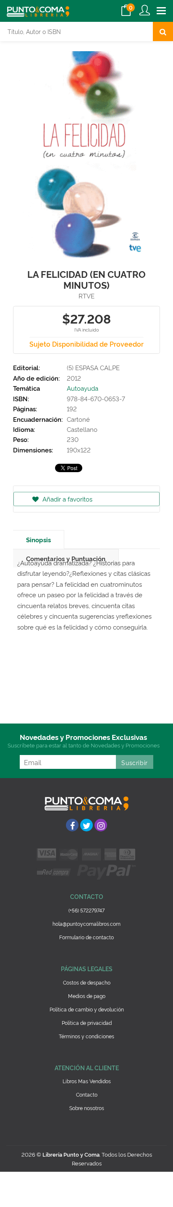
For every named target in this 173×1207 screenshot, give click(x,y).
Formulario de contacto (86, 937)
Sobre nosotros (86, 1107)
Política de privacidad (87, 1022)
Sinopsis (38, 539)
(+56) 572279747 (86, 910)
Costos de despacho (86, 982)
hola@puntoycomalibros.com (86, 923)
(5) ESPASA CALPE (93, 367)
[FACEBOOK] (72, 825)
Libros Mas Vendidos (87, 1080)
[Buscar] (163, 31)
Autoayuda (82, 388)
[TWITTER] (86, 825)
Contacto (86, 1094)
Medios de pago (86, 995)
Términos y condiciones (86, 1036)
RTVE (86, 295)
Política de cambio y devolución (87, 1009)
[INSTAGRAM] (100, 825)
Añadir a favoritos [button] (66, 498)
